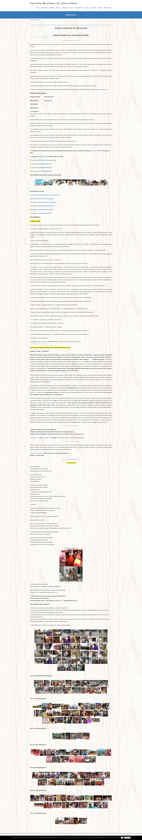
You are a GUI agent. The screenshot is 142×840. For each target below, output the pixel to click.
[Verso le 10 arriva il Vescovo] (66, 713)
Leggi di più (127, 837)
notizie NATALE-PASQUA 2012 (46, 206)
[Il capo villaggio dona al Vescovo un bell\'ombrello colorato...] (98, 713)
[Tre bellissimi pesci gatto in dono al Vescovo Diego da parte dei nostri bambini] (59, 720)
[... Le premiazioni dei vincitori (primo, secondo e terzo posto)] (63, 805)
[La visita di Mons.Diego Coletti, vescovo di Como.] (92, 706)
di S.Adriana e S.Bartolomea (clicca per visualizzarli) (44, 195)
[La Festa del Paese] (48, 182)
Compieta (32, 453)
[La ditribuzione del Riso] (75, 182)
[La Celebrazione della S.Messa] (38, 182)
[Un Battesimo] (86, 720)
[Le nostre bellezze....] (41, 798)
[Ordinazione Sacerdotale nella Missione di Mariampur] (35, 752)
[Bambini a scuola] (74, 736)
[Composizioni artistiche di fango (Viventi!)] (83, 805)
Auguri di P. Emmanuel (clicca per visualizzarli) (43, 202)
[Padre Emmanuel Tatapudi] (38, 632)
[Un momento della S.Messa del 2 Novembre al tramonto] (79, 798)
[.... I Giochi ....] (38, 805)
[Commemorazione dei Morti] (88, 798)
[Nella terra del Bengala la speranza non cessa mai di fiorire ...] (37, 706)
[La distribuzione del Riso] (57, 182)
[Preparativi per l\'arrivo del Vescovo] (56, 713)
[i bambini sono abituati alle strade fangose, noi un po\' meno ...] (66, 736)
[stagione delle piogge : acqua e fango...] (56, 736)
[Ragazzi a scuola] (75, 660)
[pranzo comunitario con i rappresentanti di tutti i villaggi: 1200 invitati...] (43, 752)
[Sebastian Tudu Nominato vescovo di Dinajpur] (36, 683)
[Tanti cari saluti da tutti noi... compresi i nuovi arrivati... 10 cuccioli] (56, 706)
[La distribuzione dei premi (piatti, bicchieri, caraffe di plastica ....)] (74, 805)
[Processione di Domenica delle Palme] (64, 775)
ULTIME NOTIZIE (43, 156)
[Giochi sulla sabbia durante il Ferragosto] (70, 798)
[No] (140, 838)
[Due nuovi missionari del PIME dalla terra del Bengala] (81, 706)
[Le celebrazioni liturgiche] (72, 775)
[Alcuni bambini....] (47, 805)
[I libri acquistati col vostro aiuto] (84, 660)
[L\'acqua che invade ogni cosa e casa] (80, 667)
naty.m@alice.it (103, 89)
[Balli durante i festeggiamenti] (101, 752)
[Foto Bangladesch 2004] (75, 821)
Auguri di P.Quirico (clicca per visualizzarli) (42, 198)
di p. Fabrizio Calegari (41, 453)
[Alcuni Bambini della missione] (80, 736)
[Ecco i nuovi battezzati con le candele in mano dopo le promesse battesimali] (89, 713)
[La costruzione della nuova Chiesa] (93, 182)
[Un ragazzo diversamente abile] (107, 775)
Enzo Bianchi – (39, 437)
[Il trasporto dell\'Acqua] (84, 182)
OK (122, 837)
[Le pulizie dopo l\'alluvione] (48, 639)
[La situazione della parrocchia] (84, 639)
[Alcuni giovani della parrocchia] (38, 660)
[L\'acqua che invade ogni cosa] (57, 632)
